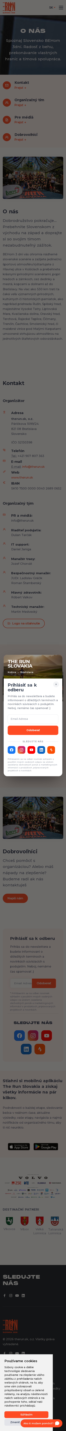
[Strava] (51, 750)
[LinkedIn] (41, 750)
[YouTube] (31, 750)
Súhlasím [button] (26, 1414)
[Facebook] (11, 750)
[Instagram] (21, 750)
